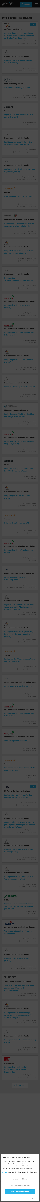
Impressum (18, 1198)
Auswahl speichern (20, 1179)
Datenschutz (9, 1198)
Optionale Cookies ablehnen (20, 1185)
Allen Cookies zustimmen (20, 1192)
